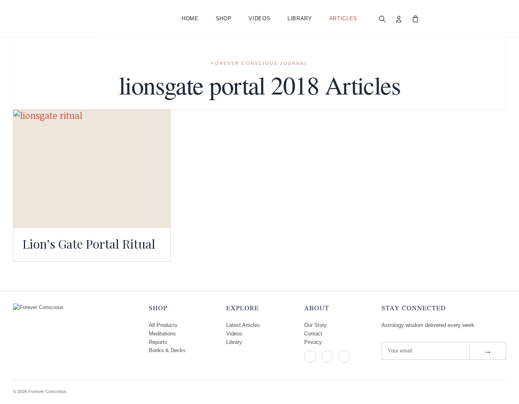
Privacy (313, 342)
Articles (343, 18)
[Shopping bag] (415, 18)
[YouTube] (344, 356)
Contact (313, 334)
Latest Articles (243, 325)
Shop (224, 18)
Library (299, 18)
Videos (259, 18)
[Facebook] (327, 356)
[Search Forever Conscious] (382, 18)
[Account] (399, 18)
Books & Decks (167, 350)
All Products (163, 325)
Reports (158, 342)
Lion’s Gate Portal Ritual (88, 243)
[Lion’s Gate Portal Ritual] (91, 169)
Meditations (162, 334)
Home (190, 18)
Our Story (315, 325)
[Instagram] (310, 356)
